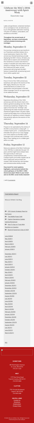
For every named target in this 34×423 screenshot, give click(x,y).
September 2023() (11, 293)
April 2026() (9, 241)
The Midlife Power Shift (15, 217)
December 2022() (10, 317)
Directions (17, 402)
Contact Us (17, 400)
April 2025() (9, 264)
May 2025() (8, 262)
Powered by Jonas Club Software (17, 419)
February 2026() (10, 247)
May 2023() (8, 304)
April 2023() (9, 306)
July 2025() (8, 256)
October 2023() (10, 291)
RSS (6, 343)
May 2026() (8, 239)
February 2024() (10, 280)
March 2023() (9, 309)
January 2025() (10, 267)
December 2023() (10, 285)
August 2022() (9, 325)
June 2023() (9, 301)
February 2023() (10, 312)
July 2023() (8, 299)
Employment (17, 404)
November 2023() (10, 288)
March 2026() (9, 244)
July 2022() (8, 328)
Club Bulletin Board (11, 194)
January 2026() (10, 249)
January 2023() (10, 314)
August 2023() (9, 296)
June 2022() (9, 330)
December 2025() (10, 254)
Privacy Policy (17, 406)
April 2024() (9, 275)
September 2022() (11, 322)
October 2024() (10, 270)
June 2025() (9, 259)
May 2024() (8, 272)
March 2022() (9, 333)
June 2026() (9, 236)
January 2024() (10, 283)
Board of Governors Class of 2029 (18, 230)
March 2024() (9, 277)
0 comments (11, 180)
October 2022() (10, 320)
